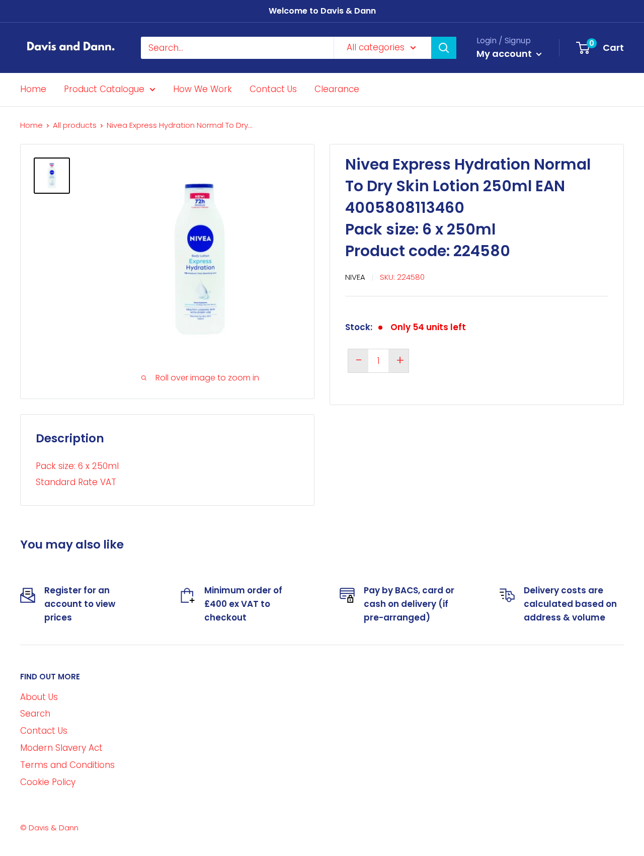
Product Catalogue (104, 89)
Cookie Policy (47, 782)
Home (33, 89)
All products (75, 125)
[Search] (443, 48)
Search (35, 714)
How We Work (202, 89)
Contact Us (273, 89)
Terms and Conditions (67, 765)
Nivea (355, 277)
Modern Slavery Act (61, 748)
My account (505, 53)
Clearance (336, 89)
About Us (39, 697)
